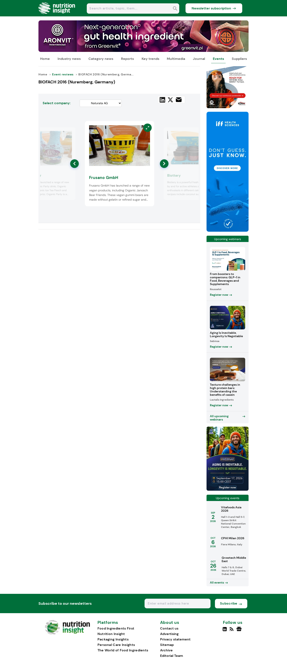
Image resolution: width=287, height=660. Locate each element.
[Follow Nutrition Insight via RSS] (232, 631)
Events (218, 59)
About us (169, 623)
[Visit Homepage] (56, 15)
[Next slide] (164, 163)
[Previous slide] (74, 163)
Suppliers (239, 59)
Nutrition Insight (111, 634)
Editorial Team (171, 656)
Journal (199, 59)
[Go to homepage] (67, 634)
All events (217, 582)
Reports (127, 59)
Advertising (169, 634)
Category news (100, 59)
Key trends (150, 59)
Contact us (169, 628)
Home (45, 59)
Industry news (69, 59)
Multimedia (176, 59)
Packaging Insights (113, 639)
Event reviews (63, 74)
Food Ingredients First (115, 628)
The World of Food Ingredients (122, 650)
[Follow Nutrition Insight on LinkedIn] (224, 631)
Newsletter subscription (211, 8)
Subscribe (228, 603)
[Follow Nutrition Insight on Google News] (239, 631)
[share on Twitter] (170, 100)
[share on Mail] (179, 99)
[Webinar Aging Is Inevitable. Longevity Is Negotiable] (228, 490)
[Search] (175, 9)
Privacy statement (175, 639)
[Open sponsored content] (143, 51)
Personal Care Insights (116, 645)
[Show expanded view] (69, 133)
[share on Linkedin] (162, 100)
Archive (166, 650)
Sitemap (167, 645)
